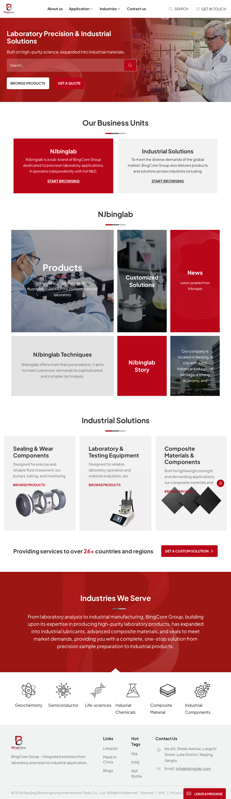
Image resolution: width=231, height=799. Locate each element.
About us (55, 8)
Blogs (108, 770)
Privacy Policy (181, 792)
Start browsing (63, 181)
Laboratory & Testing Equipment (114, 451)
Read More (62, 281)
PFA (134, 754)
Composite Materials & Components (182, 455)
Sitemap (147, 792)
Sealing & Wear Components (33, 451)
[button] (112, 95)
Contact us (136, 8)
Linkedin (110, 748)
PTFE (135, 762)
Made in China (109, 759)
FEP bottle (136, 773)
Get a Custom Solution (187, 551)
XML (161, 792)
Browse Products (27, 83)
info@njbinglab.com (193, 768)
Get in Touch (213, 9)
